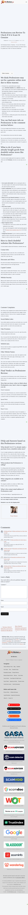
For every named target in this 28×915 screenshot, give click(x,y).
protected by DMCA (20, 877)
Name (2, 600)
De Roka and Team (7, 531)
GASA (17, 639)
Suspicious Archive (14, 42)
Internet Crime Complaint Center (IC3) (13, 229)
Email (2, 606)
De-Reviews (14, 656)
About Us (21, 643)
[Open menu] (26, 2)
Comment (3, 584)
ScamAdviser (8, 641)
